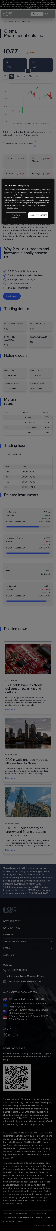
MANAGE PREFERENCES (16, 216)
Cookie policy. (12, 208)
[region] (28, 201)
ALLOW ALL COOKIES (38, 215)
